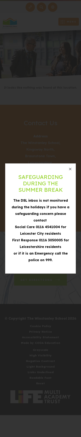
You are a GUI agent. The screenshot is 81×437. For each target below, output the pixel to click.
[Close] (70, 169)
